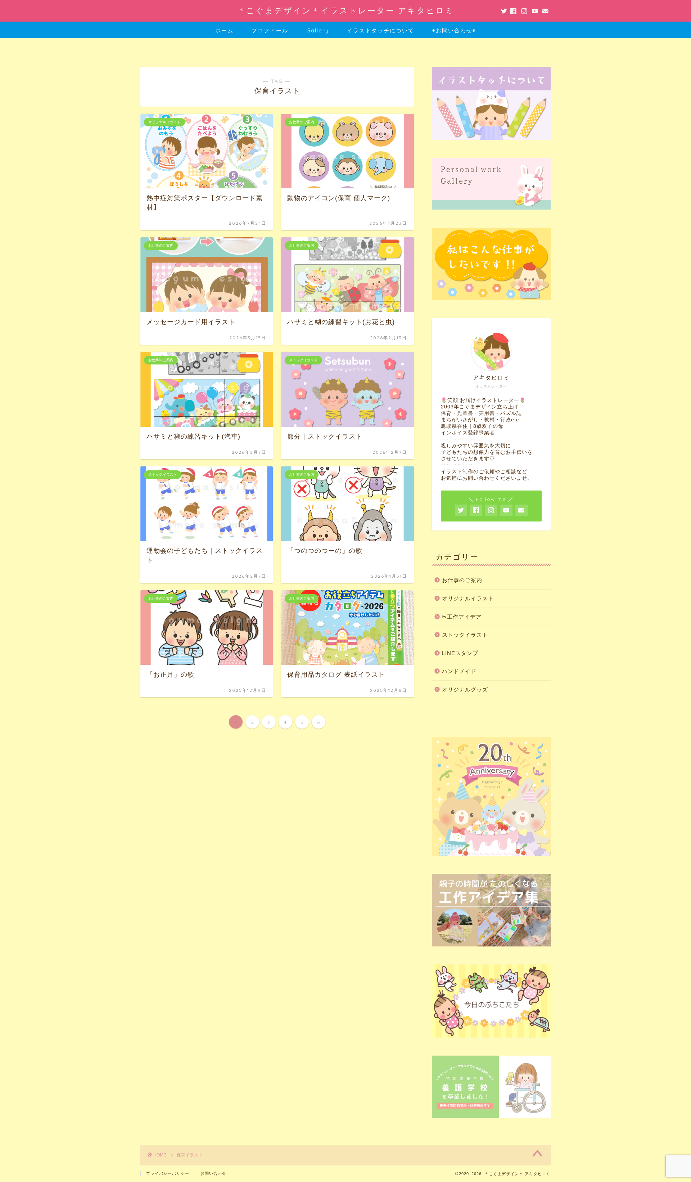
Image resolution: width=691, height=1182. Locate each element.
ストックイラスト (465, 635)
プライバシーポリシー (167, 1173)
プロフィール (270, 30)
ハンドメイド (459, 671)
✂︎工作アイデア (462, 617)
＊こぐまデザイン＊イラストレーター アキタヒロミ (345, 10)
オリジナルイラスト (468, 598)
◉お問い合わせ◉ (454, 30)
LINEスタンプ (460, 653)
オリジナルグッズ (465, 689)
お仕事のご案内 (462, 580)
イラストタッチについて (380, 30)
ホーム (224, 30)
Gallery (317, 30)
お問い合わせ (213, 1173)
